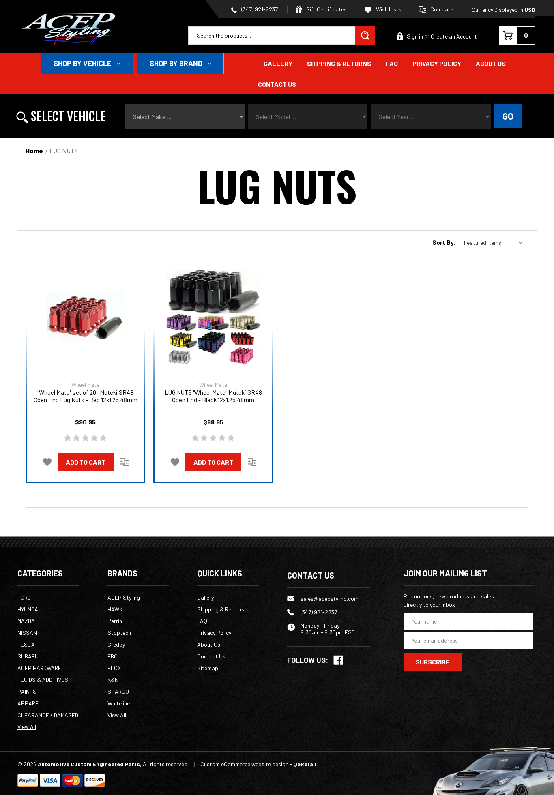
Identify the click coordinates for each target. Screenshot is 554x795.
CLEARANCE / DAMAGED (47, 714)
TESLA (26, 644)
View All (26, 726)
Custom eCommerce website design (244, 764)
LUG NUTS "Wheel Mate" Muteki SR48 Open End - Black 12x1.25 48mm (213, 396)
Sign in (415, 36)
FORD (24, 597)
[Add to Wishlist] (47, 462)
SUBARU (28, 656)
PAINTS (27, 691)
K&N (112, 679)
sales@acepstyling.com (330, 598)
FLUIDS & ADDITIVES (42, 679)
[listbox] (494, 243)
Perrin (114, 620)
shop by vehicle (83, 63)
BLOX (114, 667)
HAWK (114, 609)
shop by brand (176, 63)
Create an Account (454, 36)
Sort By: (444, 242)
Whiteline (118, 703)
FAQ (392, 63)
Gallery (278, 63)
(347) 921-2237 (259, 9)
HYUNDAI (28, 609)
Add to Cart (85, 462)
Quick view (85, 317)
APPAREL (29, 703)
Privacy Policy (436, 63)
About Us (491, 63)
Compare (441, 9)
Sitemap (207, 667)
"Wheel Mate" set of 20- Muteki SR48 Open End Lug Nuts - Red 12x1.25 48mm (85, 396)
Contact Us (277, 84)
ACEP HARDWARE (39, 667)
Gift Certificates (326, 9)
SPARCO (118, 691)
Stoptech (119, 632)
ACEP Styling (123, 597)
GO (507, 116)
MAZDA (26, 620)
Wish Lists (388, 9)
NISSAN (27, 632)
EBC (112, 656)
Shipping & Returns (339, 63)
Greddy (116, 644)
